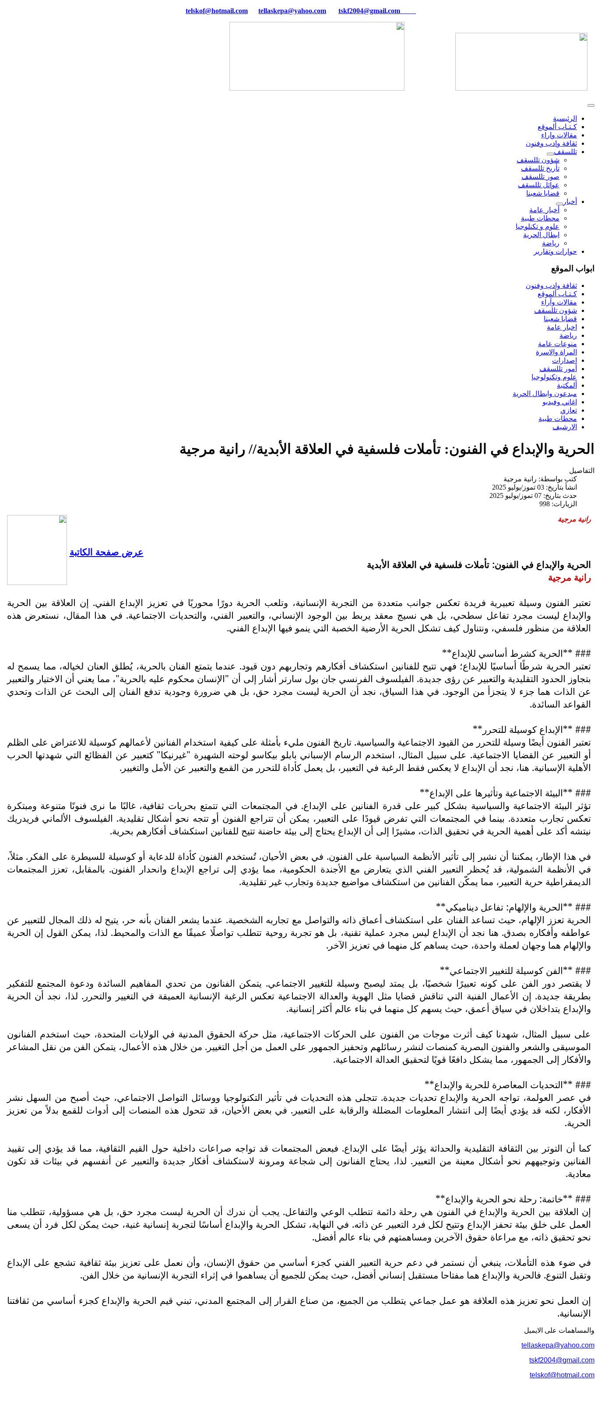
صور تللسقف (540, 176)
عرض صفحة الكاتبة (107, 551)
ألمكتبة (567, 385)
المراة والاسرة (556, 352)
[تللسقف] (550, 154)
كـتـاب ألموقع (557, 126)
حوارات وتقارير (555, 251)
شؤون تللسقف (538, 160)
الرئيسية (565, 118)
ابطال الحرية (541, 234)
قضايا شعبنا (542, 193)
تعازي (568, 410)
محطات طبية (540, 218)
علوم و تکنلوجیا (537, 226)
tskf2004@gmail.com (369, 10)
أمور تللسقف (558, 368)
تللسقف (565, 151)
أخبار (570, 201)
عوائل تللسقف (538, 185)
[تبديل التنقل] (590, 105)
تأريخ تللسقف (540, 168)
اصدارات (564, 360)
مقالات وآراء (559, 302)
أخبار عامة (544, 210)
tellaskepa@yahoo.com (292, 10)
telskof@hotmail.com (562, 1375)
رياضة (550, 243)
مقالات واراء (559, 135)
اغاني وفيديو (559, 402)
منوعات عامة (557, 343)
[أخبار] (559, 204)
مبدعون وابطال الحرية (545, 393)
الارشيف (564, 427)
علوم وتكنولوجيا (554, 377)
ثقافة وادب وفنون (551, 143)
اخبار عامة (562, 327)
